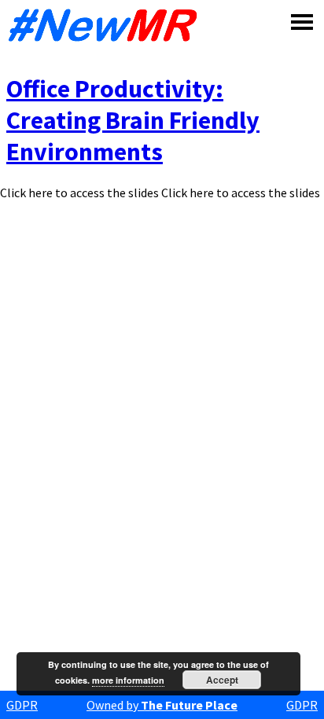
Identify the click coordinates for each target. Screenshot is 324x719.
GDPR (22, 705)
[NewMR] (107, 25)
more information (128, 680)
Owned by (162, 705)
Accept (222, 680)
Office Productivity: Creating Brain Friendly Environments (133, 120)
